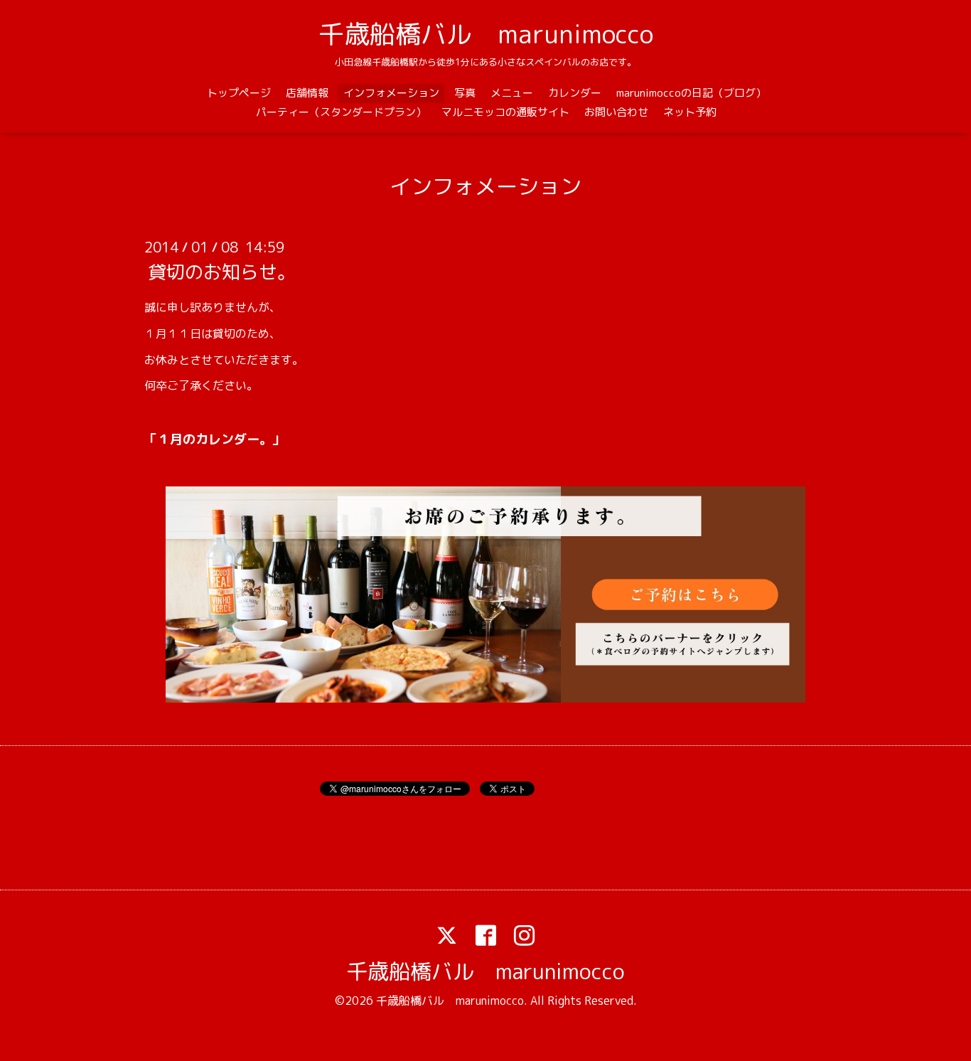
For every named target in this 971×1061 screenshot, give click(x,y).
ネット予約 (690, 112)
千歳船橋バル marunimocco (485, 34)
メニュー (511, 92)
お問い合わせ (616, 112)
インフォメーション (391, 92)
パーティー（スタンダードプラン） (341, 112)
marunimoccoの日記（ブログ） (691, 92)
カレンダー (574, 92)
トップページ (239, 92)
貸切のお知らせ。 (222, 271)
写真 (465, 92)
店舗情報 (307, 92)
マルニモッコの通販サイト (505, 112)
